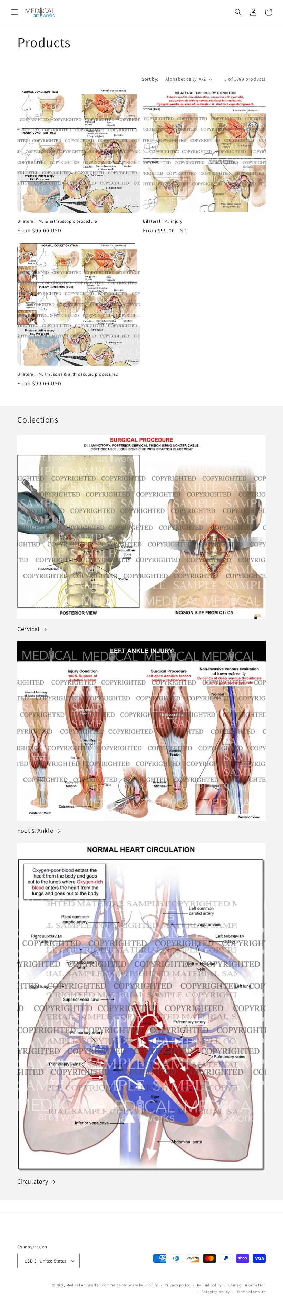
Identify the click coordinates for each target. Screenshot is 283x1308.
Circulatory (32, 1181)
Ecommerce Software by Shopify (129, 1284)
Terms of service (251, 1291)
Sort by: (150, 79)
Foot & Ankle (35, 830)
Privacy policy (177, 1284)
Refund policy (209, 1284)
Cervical (28, 629)
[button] (14, 12)
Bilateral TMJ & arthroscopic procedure (57, 221)
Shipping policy (216, 1291)
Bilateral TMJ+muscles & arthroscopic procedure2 (67, 374)
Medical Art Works (82, 1284)
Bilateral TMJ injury (163, 221)
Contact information (247, 1284)
